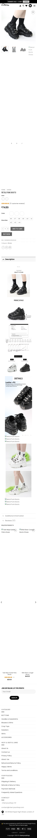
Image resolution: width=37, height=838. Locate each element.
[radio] (11, 213)
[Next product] (3, 198)
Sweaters (4, 730)
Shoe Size (4, 220)
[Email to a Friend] (6, 247)
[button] (23, 5)
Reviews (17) (10, 520)
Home (3, 190)
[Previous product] (6, 198)
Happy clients (6, 767)
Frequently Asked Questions (11, 792)
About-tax (5, 759)
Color (3, 213)
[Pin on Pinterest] (10, 247)
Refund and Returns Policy (11, 763)
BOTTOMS (5, 715)
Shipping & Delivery (8, 781)
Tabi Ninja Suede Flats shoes (9, 673)
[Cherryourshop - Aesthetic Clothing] (9, 4)
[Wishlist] (26, 6)
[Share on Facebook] (3, 247)
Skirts (3, 734)
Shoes (9, 190)
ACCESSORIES (6, 737)
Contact (15, 832)
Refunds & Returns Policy (10, 785)
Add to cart (17, 229)
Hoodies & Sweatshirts (9, 719)
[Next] (32, 27)
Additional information (14, 516)
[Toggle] (3, 259)
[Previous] (4, 27)
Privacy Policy (6, 756)
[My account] (20, 6)
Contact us (5, 752)
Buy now (6, 234)
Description (10, 259)
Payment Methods (8, 789)
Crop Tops (5, 726)
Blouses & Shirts (7, 723)
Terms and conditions (9, 770)
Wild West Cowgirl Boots (27, 673)
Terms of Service (19, 825)
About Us (4, 748)
